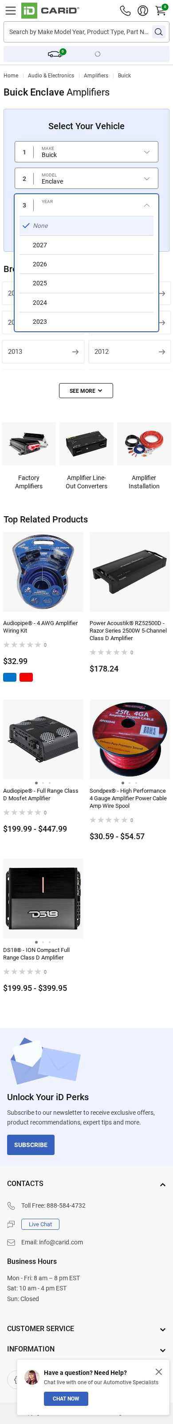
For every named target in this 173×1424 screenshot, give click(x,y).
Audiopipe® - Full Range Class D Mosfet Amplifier (41, 794)
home (11, 76)
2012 (101, 352)
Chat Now (66, 1399)
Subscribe (30, 1144)
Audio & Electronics (51, 76)
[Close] (159, 1372)
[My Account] (143, 10)
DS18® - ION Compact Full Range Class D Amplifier (36, 954)
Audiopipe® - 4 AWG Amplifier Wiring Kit (40, 627)
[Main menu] (10, 10)
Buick (124, 76)
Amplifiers (96, 76)
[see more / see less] (86, 390)
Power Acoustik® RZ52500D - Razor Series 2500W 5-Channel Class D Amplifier (128, 630)
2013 (15, 352)
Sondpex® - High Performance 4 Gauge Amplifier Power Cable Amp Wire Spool (128, 798)
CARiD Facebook (16, 1379)
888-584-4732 (66, 1205)
